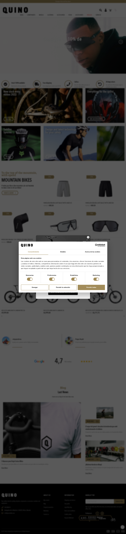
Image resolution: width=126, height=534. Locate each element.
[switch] (52, 279)
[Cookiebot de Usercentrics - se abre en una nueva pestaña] (96, 245)
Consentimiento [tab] (33, 252)
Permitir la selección (63, 287)
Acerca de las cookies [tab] (92, 252)
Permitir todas (91, 287)
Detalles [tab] (63, 252)
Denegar (35, 287)
